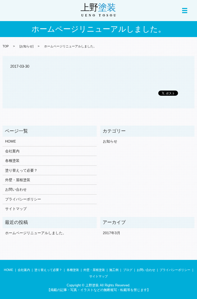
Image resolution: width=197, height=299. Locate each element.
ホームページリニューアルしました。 (35, 233)
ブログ (127, 270)
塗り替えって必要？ (21, 170)
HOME (10, 141)
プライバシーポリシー (23, 199)
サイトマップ (16, 209)
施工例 (114, 270)
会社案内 (12, 151)
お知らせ (26, 46)
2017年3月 (111, 233)
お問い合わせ (16, 189)
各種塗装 (12, 161)
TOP (6, 46)
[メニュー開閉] (184, 10)
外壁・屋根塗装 (17, 180)
